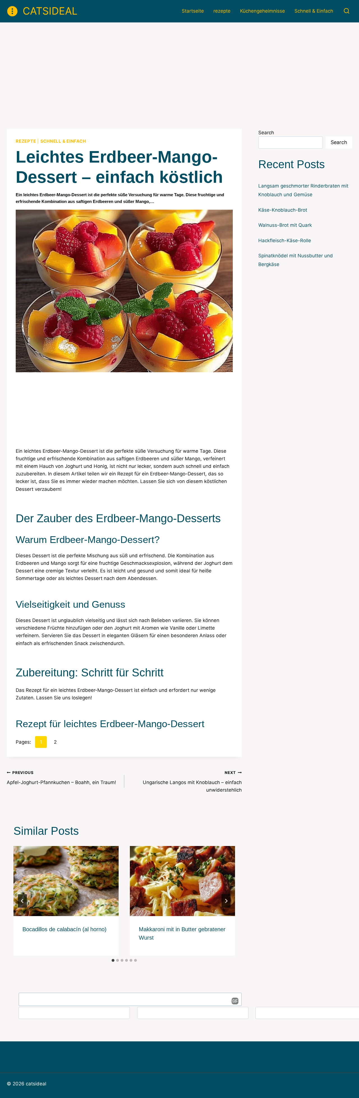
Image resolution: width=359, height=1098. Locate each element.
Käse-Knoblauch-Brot (282, 210)
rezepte (222, 11)
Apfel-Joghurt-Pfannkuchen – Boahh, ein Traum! (61, 777)
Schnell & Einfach (313, 11)
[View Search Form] (346, 11)
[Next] (226, 901)
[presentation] (66, 881)
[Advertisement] (179, 64)
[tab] (113, 960)
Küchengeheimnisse (262, 11)
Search (266, 132)
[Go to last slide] (22, 901)
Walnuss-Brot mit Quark (285, 225)
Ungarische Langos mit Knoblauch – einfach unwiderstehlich (192, 781)
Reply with (233, 1001)
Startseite (193, 11)
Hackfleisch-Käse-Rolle (284, 240)
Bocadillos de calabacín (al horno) (64, 929)
